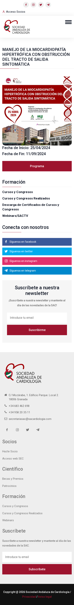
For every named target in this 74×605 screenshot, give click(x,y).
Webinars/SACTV (15, 216)
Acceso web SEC (13, 458)
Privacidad (29, 596)
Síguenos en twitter (21, 251)
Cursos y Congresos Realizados (26, 198)
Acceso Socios (15, 11)
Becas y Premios (12, 478)
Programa (37, 166)
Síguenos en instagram (23, 260)
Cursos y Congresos (17, 192)
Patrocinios (9, 486)
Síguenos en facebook (22, 241)
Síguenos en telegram (22, 270)
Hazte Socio (10, 451)
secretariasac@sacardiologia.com (30, 419)
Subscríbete (37, 569)
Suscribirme (37, 330)
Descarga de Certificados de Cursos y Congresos (30, 207)
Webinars (8, 520)
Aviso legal (45, 596)
